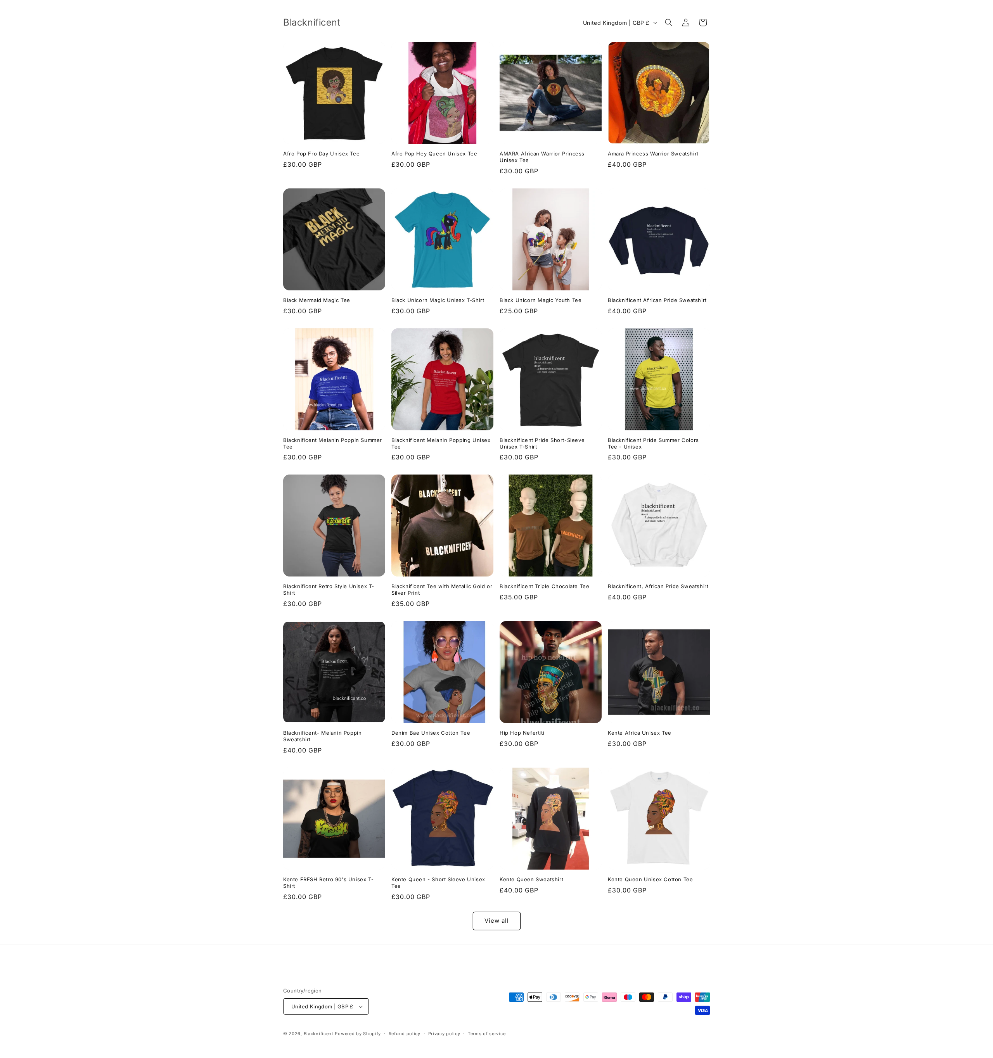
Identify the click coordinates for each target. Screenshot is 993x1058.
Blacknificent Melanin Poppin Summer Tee (332, 443)
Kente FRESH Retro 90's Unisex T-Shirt (328, 882)
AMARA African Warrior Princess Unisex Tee (542, 156)
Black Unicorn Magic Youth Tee (540, 300)
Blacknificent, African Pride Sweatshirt (658, 586)
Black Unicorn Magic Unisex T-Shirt (437, 300)
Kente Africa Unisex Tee (639, 733)
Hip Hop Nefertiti (522, 733)
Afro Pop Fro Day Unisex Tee (321, 153)
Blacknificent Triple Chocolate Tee (544, 586)
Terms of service (486, 1033)
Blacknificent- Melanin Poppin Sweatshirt (322, 736)
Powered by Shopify (358, 1033)
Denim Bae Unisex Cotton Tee (430, 733)
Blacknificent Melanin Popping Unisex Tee (441, 443)
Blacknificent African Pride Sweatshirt (657, 300)
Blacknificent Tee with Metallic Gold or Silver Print (441, 589)
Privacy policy (444, 1033)
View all (496, 920)
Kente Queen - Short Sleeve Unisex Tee (438, 882)
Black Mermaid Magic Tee (316, 300)
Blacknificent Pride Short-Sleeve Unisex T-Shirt (542, 443)
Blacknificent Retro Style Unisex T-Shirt (328, 589)
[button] (668, 22)
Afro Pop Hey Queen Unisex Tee (434, 153)
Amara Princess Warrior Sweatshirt (653, 153)
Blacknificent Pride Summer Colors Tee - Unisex (653, 443)
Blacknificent (319, 1033)
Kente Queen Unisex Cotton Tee (650, 879)
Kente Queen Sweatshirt (531, 879)
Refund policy (404, 1033)
